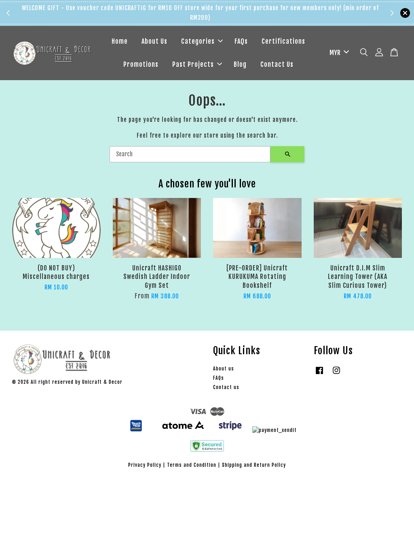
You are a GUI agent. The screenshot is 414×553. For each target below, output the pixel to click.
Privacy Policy (144, 465)
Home (120, 41)
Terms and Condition (191, 465)
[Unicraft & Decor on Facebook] (319, 374)
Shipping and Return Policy (254, 465)
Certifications (283, 41)
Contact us (226, 387)
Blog (240, 64)
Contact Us (277, 64)
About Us (154, 41)
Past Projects (193, 64)
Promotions (140, 64)
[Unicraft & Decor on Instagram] (336, 374)
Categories (198, 41)
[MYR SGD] (337, 53)
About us (223, 369)
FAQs (241, 41)
